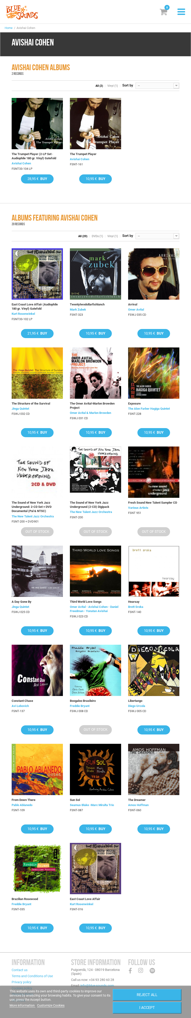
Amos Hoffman (138, 805)
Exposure (134, 403)
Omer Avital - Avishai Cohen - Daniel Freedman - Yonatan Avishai (94, 609)
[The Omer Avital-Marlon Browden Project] (95, 373)
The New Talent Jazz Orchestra (33, 516)
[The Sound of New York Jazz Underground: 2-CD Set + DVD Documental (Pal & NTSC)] (37, 472)
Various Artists (138, 507)
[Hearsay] (153, 571)
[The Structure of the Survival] (37, 373)
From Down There (23, 800)
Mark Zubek (78, 309)
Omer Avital (136, 309)
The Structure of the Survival (31, 403)
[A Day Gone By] (37, 571)
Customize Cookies (51, 1005)
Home (9, 28)
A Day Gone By (21, 601)
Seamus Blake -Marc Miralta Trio (92, 805)
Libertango (135, 701)
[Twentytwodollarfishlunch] (95, 274)
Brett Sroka (135, 607)
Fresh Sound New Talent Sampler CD (152, 502)
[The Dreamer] (153, 769)
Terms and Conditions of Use (32, 976)
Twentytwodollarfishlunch (87, 304)
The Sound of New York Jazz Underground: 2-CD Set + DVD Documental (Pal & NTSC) (31, 507)
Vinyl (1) (112, 85)
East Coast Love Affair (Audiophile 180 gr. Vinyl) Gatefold (35, 306)
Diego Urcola (136, 706)
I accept (147, 1007)
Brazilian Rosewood (25, 899)
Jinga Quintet (20, 408)
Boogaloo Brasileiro (83, 701)
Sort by (127, 85)
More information (22, 1005)
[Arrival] (153, 274)
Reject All (147, 995)
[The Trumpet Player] (95, 123)
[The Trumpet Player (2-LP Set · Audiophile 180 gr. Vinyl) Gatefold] (37, 123)
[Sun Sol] (95, 769)
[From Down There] (37, 769)
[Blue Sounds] (22, 12)
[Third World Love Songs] (95, 571)
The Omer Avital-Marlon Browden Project (92, 405)
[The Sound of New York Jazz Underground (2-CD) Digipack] (95, 472)
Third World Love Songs (86, 601)
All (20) (82, 236)
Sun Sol (75, 800)
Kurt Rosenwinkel (23, 313)
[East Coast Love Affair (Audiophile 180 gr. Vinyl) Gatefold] (37, 274)
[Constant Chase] (37, 670)
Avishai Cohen (21, 163)
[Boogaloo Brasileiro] (95, 670)
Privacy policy (21, 982)
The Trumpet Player (83, 154)
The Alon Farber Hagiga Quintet (149, 408)
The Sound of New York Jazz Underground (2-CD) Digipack (89, 505)
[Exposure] (153, 373)
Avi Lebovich (20, 706)
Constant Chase (22, 701)
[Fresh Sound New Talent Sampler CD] (153, 472)
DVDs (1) (97, 236)
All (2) (99, 85)
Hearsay (134, 601)
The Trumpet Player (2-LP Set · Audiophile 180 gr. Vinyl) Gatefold (34, 156)
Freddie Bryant (79, 706)
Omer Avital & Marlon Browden (90, 413)
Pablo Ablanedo (22, 805)
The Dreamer (137, 800)
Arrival (132, 304)
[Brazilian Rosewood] (37, 868)
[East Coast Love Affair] (95, 868)
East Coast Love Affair (85, 899)
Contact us (19, 970)
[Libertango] (153, 670)
